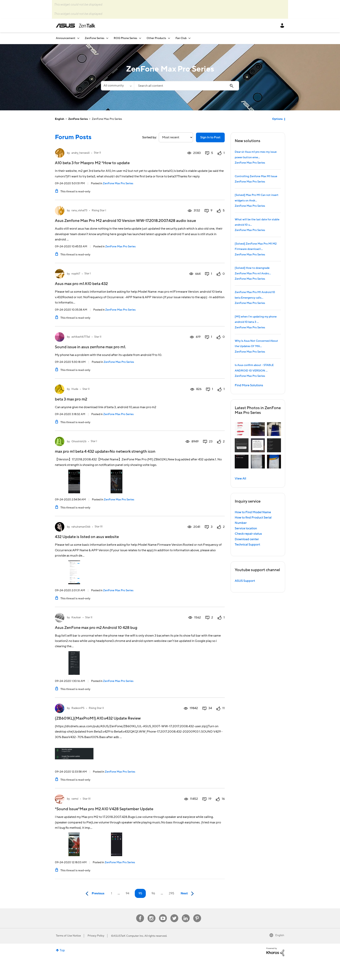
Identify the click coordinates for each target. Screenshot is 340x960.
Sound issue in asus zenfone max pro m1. (90, 347)
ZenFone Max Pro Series (118, 183)
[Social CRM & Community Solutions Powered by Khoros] (275, 951)
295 (171, 893)
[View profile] (59, 153)
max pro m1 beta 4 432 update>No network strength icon (105, 451)
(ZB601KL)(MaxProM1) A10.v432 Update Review (98, 718)
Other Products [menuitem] (156, 38)
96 (153, 893)
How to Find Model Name (253, 512)
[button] (242, 429)
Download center (247, 539)
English (59, 119)
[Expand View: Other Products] (169, 38)
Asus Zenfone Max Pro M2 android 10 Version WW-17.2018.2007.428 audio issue (125, 220)
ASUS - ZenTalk (75, 26)
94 (127, 893)
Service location (246, 528)
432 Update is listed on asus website (87, 536)
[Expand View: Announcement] (78, 38)
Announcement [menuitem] (65, 38)
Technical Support (247, 545)
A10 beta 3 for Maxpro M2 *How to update (92, 163)
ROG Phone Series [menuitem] (125, 38)
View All (240, 478)
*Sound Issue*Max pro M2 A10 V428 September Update (104, 809)
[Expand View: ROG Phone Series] (140, 38)
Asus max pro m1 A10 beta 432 (81, 283)
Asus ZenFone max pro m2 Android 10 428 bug (96, 627)
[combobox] (186, 85)
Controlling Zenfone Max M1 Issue (256, 176)
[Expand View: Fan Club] (189, 38)
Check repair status (248, 534)
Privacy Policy (96, 936)
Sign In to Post (210, 137)
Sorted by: (149, 137)
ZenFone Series (78, 119)
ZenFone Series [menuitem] (94, 38)
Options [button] (277, 119)
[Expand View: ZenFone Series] (107, 38)
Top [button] (62, 950)
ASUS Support (245, 581)
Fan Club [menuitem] (181, 38)
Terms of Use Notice (68, 936)
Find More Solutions (249, 385)
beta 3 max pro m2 (71, 399)
